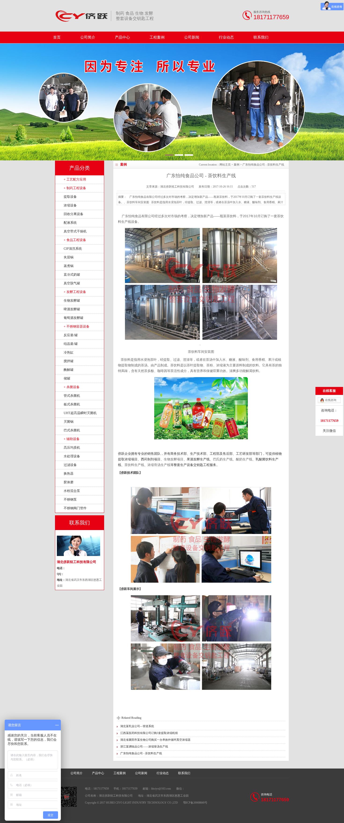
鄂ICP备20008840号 (195, 802)
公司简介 (87, 37)
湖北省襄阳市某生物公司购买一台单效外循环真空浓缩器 (155, 739)
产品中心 (122, 37)
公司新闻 (191, 37)
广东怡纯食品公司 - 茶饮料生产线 (141, 753)
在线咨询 (330, 400)
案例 (236, 164)
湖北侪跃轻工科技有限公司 (177, 186)
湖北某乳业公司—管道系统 (137, 726)
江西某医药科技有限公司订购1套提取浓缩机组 (149, 733)
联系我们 (260, 37)
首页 (57, 37)
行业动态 (226, 37)
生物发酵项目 (173, 459)
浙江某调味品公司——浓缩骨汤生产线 (144, 746)
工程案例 (157, 37)
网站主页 (225, 164)
